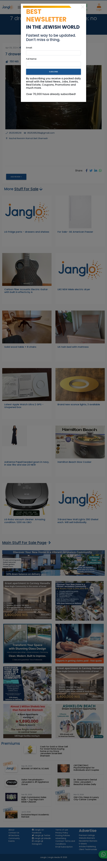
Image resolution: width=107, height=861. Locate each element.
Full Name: (31, 58)
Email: (29, 47)
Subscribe (53, 71)
